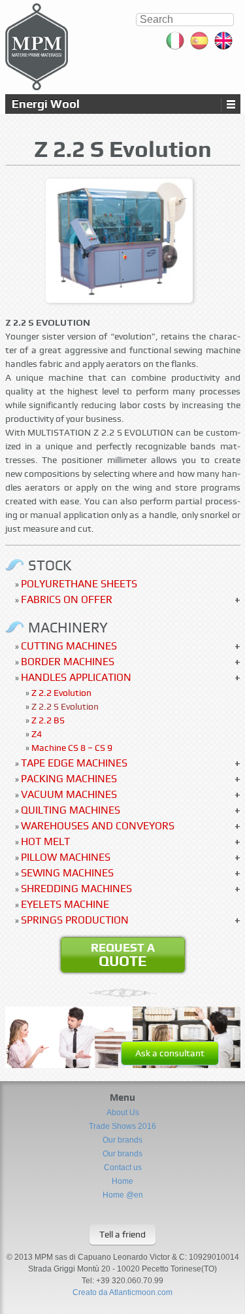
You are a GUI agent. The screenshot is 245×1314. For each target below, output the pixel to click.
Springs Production (75, 920)
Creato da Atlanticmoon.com (122, 1292)
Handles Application (76, 677)
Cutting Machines (69, 646)
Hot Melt (45, 841)
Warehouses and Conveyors (97, 826)
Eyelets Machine (65, 904)
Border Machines (67, 661)
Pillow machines (65, 857)
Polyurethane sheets (79, 584)
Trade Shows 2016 (122, 1126)
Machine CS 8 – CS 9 (71, 747)
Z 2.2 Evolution (61, 692)
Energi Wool (46, 104)
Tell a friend (122, 1234)
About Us (122, 1112)
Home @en (123, 1195)
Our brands (122, 1140)
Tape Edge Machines (74, 763)
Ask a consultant (169, 1053)
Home (122, 1181)
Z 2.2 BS (48, 720)
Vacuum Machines (69, 794)
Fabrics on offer (66, 599)
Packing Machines (69, 778)
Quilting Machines (70, 810)
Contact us (123, 1167)
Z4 (36, 734)
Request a (123, 955)
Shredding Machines (76, 888)
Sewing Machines (67, 873)
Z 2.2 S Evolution (65, 706)
